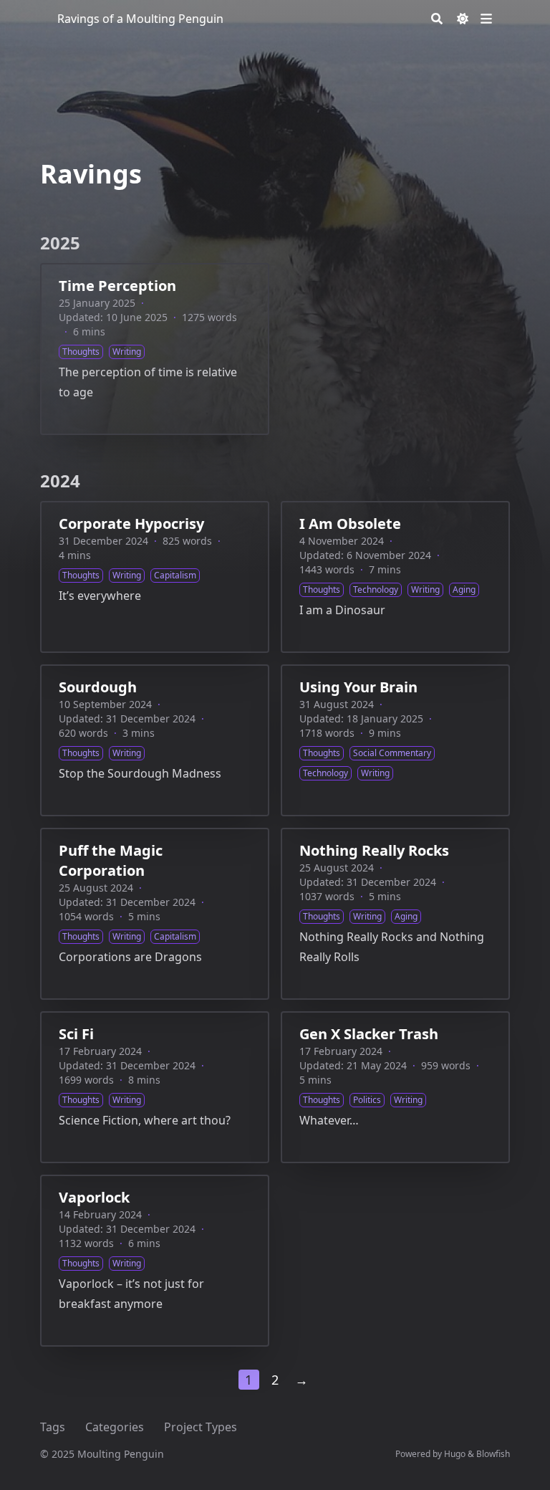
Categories (114, 1427)
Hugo (454, 1454)
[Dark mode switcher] (462, 18)
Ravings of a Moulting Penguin (140, 19)
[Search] (437, 18)
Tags (52, 1427)
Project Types (200, 1427)
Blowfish (493, 1454)
